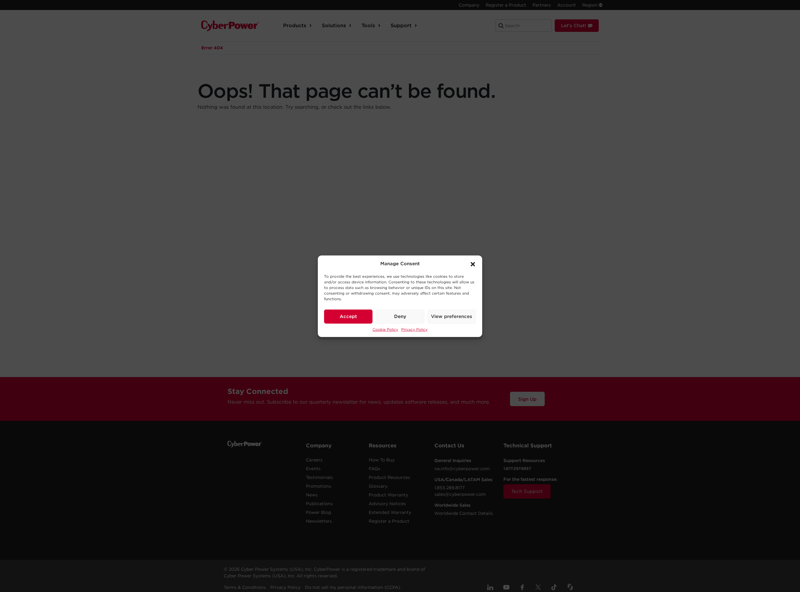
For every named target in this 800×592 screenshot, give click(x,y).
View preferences (451, 316)
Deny (400, 316)
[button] (473, 264)
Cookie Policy (385, 329)
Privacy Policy (414, 329)
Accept (348, 316)
